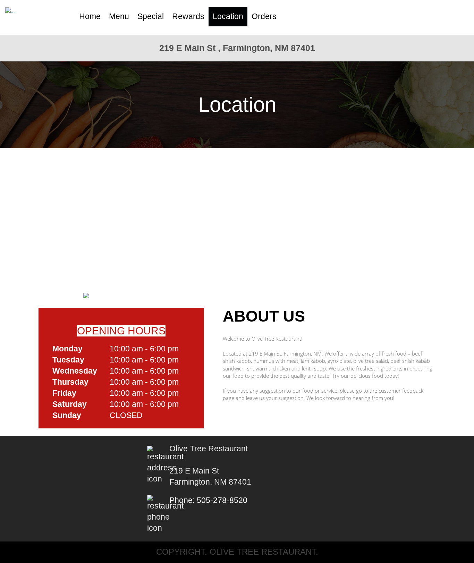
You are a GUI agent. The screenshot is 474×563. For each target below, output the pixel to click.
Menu (119, 16)
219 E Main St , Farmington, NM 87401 (237, 48)
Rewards (188, 16)
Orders (264, 16)
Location (228, 16)
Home (90, 16)
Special (150, 16)
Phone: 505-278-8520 (208, 500)
